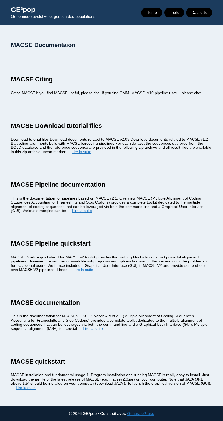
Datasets (199, 12)
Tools (174, 12)
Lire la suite (81, 152)
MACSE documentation (45, 302)
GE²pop (23, 9)
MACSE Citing (32, 79)
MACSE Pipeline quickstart (51, 243)
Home (152, 12)
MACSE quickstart (38, 361)
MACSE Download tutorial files (56, 125)
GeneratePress (140, 413)
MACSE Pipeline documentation (58, 184)
